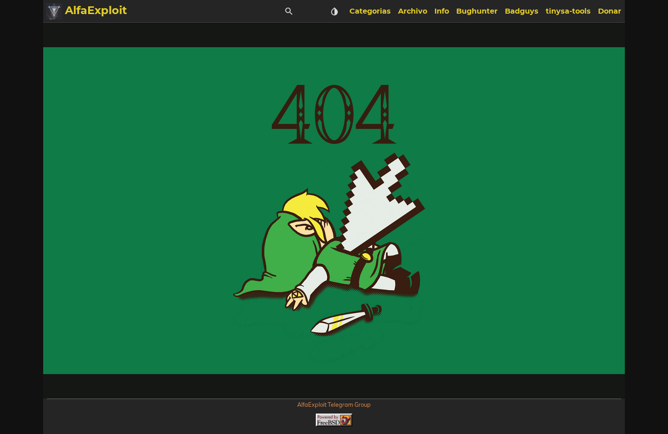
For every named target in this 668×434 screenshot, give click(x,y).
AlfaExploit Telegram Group (334, 404)
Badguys (521, 11)
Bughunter (477, 11)
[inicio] (54, 11)
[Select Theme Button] (334, 11)
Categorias (370, 11)
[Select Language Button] (311, 11)
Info (441, 11)
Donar (609, 11)
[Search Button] (289, 11)
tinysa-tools (568, 11)
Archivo (412, 11)
